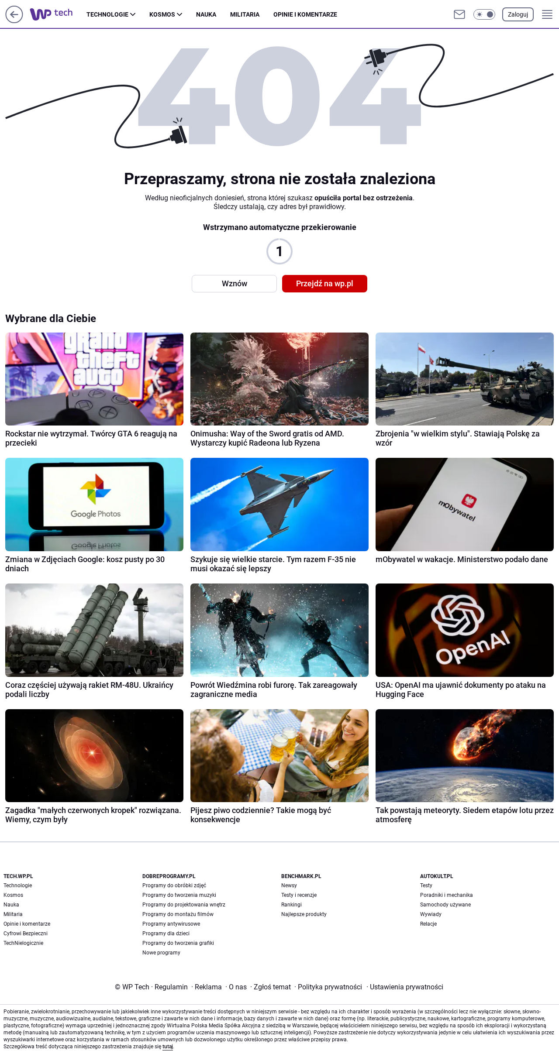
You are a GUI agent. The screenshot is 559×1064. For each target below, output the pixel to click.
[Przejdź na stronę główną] (14, 21)
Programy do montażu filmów (178, 914)
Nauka (206, 14)
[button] (484, 14)
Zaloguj (518, 14)
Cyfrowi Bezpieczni (25, 933)
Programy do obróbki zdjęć (174, 885)
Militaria (244, 14)
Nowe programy (161, 953)
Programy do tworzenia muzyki (179, 895)
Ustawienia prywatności (404, 987)
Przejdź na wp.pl (324, 283)
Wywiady (431, 914)
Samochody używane (445, 905)
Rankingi (291, 905)
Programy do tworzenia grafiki (178, 943)
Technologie (107, 14)
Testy (426, 885)
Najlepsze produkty (304, 914)
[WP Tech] (58, 14)
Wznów (234, 283)
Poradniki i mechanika (446, 895)
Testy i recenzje (299, 895)
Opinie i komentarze (305, 14)
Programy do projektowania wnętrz (183, 905)
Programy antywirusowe (171, 924)
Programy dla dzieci (166, 933)
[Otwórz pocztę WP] (459, 14)
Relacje (428, 924)
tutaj (167, 1046)
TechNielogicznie (23, 943)
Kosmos (162, 14)
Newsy (289, 885)
